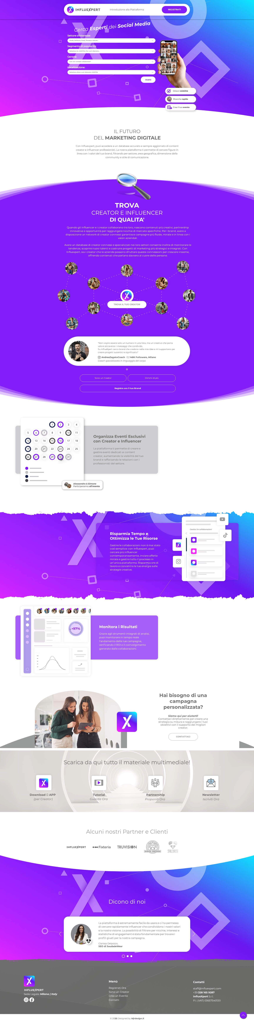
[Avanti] (194, 934)
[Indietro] (60, 934)
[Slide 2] (128, 956)
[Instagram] (26, 999)
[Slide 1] (127, 369)
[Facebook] (31, 999)
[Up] (243, 1015)
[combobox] (111, 40)
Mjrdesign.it (137, 1018)
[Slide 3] (131, 956)
